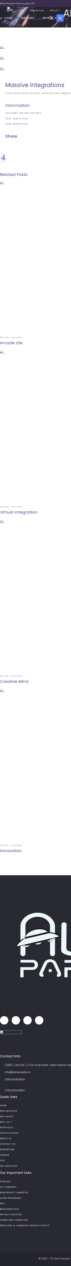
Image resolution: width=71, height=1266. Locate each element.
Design (23, 113)
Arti (2, 1203)
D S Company (8, 1187)
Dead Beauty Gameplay (14, 1192)
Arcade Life (11, 343)
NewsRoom (7, 1149)
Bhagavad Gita (9, 1209)
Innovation (20, 123)
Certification (9, 1133)
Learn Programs (10, 1198)
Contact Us (8, 1144)
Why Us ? (6, 1122)
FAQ (2, 1160)
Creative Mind (14, 681)
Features (35, 113)
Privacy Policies (11, 1214)
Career (4, 1155)
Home (3, 1105)
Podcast (5, 1181)
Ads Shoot (7, 1116)
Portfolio (6, 1127)
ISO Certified (8, 1166)
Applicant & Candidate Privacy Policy (25, 1225)
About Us (6, 1138)
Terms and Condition (14, 1220)
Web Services (8, 1111)
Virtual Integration (19, 512)
